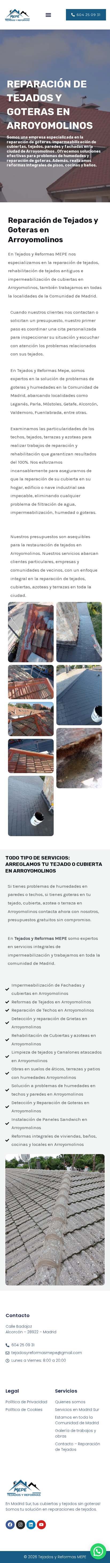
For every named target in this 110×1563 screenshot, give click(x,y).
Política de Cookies (24, 1409)
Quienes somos (70, 1402)
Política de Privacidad (26, 1402)
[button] (48, 14)
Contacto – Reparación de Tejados (77, 1446)
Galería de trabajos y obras (75, 1433)
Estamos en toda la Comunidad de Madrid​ (77, 1420)
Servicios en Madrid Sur (77, 1409)
